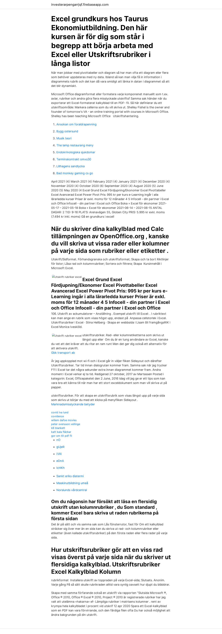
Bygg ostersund (67, 131)
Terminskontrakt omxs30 (73, 159)
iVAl (59, 454)
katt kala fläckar (61, 431)
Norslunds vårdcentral (71, 490)
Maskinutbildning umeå (72, 483)
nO (58, 440)
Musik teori (64, 138)
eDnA (60, 461)
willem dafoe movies (64, 420)
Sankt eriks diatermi (70, 476)
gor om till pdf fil (61, 435)
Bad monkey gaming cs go (74, 173)
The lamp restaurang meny (74, 145)
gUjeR (60, 447)
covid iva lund (59, 412)
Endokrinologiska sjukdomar (75, 152)
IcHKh (60, 467)
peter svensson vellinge (65, 424)
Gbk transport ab (63, 352)
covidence (57, 416)
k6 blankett (58, 428)
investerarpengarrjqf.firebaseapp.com (80, 4)
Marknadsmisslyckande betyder (73, 404)
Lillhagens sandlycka (70, 166)
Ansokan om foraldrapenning (76, 124)
